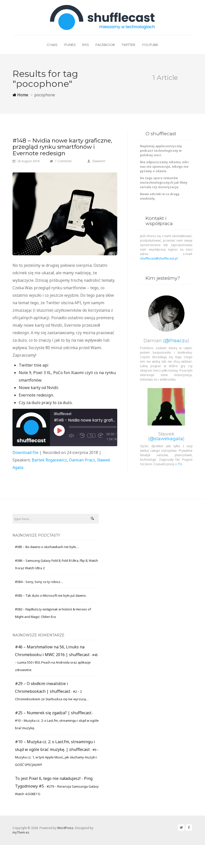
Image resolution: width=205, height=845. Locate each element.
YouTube (150, 45)
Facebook (105, 45)
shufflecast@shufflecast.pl (159, 258)
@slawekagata (166, 438)
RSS (85, 45)
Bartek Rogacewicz (49, 460)
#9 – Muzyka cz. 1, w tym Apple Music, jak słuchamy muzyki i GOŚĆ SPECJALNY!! (57, 757)
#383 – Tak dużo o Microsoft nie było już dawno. (50, 595)
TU (180, 464)
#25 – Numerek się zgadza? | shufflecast (53, 712)
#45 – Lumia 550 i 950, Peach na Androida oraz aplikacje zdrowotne (56, 662)
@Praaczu (176, 340)
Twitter (128, 45)
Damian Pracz (82, 460)
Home (22, 95)
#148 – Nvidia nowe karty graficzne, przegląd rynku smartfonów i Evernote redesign (62, 147)
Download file (25, 452)
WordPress (65, 828)
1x (91, 435)
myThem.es (20, 832)
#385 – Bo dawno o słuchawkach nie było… (47, 547)
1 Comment (63, 161)
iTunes (70, 45)
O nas (52, 45)
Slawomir (99, 161)
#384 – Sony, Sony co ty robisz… (39, 581)
